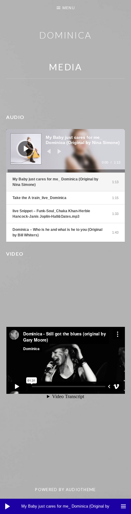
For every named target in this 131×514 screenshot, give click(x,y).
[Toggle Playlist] (123, 506)
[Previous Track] (49, 151)
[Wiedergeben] (26, 149)
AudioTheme (81, 489)
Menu (68, 7)
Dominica (65, 35)
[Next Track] (59, 151)
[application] (65, 150)
